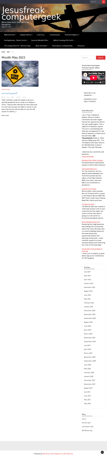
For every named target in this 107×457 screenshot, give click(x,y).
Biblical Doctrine (9, 35)
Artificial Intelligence (71, 35)
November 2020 (89, 314)
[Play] (84, 82)
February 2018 (89, 372)
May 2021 (87, 299)
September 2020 (90, 318)
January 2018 (88, 376)
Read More (5, 115)
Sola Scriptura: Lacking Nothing (62, 46)
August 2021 (88, 291)
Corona (18, 97)
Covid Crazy (40, 35)
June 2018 (87, 365)
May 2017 (87, 400)
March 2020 (88, 334)
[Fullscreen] (103, 82)
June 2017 (87, 396)
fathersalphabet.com (89, 169)
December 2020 (89, 310)
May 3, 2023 (6, 97)
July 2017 (87, 392)
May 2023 (87, 276)
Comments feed (87, 426)
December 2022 (89, 287)
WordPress (46, 454)
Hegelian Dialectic (26, 35)
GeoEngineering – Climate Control (15, 40)
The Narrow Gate (88, 204)
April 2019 (87, 349)
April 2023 (87, 279)
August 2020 (88, 322)
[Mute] (100, 82)
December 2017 (89, 380)
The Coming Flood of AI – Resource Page (17, 46)
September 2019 (90, 341)
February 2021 (89, 303)
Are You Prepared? (10, 93)
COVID (24, 97)
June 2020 (87, 326)
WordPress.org (87, 430)
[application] (93, 77)
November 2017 (89, 384)
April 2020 (87, 330)
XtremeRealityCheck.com (91, 222)
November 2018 (89, 357)
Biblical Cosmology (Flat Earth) (63, 40)
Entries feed (86, 423)
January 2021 (88, 307)
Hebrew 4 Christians (89, 189)
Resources (81, 46)
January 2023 (88, 283)
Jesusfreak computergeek (31, 13)
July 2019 (87, 345)
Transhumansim (55, 35)
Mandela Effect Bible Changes (92, 160)
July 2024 (87, 272)
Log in (84, 419)
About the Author (41, 46)
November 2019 (89, 338)
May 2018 (87, 369)
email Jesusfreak (88, 156)
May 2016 (87, 403)
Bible (12, 97)
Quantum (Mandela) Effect (39, 40)
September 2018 (90, 361)
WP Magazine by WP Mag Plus (62, 454)
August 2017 (88, 388)
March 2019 (88, 353)
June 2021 (87, 295)
